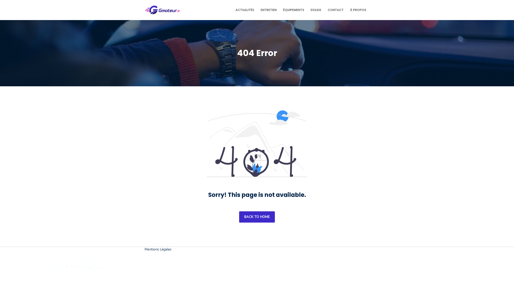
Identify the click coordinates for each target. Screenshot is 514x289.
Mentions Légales (158, 249)
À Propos (358, 10)
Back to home (257, 217)
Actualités (245, 10)
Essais (316, 10)
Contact (336, 10)
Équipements (293, 10)
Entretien (269, 10)
